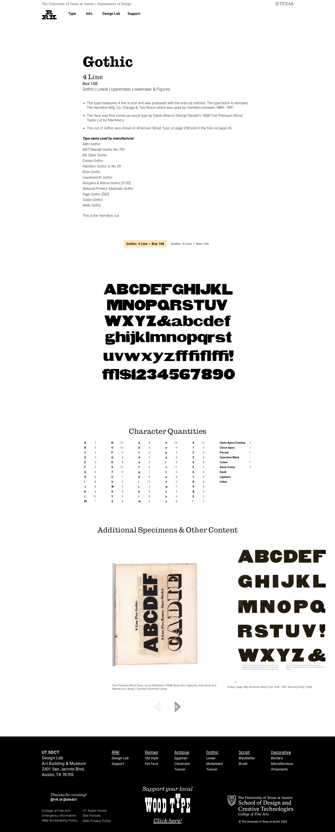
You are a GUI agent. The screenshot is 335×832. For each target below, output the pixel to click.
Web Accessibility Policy (59, 820)
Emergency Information (59, 816)
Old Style (151, 758)
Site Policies (92, 816)
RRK (116, 752)
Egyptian (181, 758)
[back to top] (330, 824)
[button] (288, 13)
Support (134, 14)
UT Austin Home (95, 811)
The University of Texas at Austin (68, 3)
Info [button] (89, 14)
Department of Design (114, 3)
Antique (181, 752)
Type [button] (72, 14)
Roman (151, 752)
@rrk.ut (56, 799)
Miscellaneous (282, 764)
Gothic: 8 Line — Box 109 (190, 244)
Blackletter (247, 758)
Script (244, 752)
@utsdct (70, 799)
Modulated (214, 764)
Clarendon (182, 764)
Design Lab (111, 14)
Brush (243, 764)
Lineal (210, 758)
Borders (277, 758)
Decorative (281, 752)
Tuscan (180, 769)
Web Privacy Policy (97, 821)
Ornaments (279, 769)
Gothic (212, 752)
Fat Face (151, 764)
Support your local (167, 805)
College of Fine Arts (56, 811)
